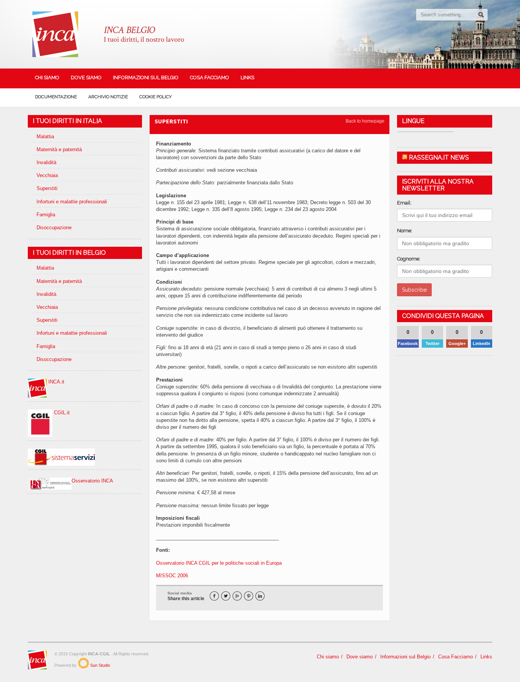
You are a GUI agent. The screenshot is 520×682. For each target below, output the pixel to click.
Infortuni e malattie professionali (72, 201)
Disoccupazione (54, 227)
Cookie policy (155, 96)
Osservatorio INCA (92, 481)
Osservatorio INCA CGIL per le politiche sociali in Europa (219, 563)
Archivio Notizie (108, 96)
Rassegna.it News (439, 157)
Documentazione (56, 96)
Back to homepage (365, 121)
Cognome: (408, 259)
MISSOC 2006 (172, 575)
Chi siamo (47, 77)
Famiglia (46, 214)
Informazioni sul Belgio (146, 77)
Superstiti (47, 188)
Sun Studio (99, 665)
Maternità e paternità (59, 149)
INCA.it (55, 382)
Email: (404, 203)
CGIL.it (61, 412)
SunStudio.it (83, 663)
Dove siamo (86, 77)
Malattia (45, 136)
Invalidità (46, 162)
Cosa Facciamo (209, 77)
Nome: (404, 230)
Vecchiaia (47, 175)
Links (247, 77)
